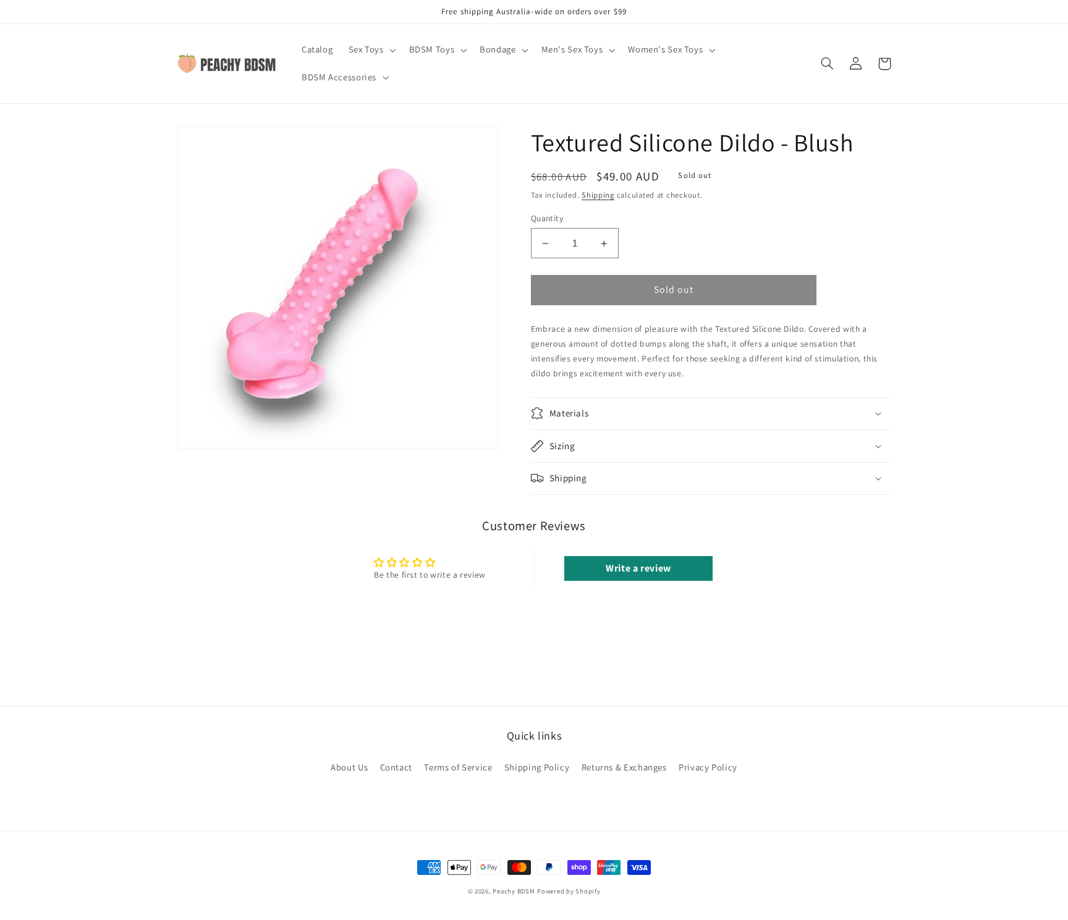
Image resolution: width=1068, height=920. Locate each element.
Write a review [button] (638, 568)
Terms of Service (458, 767)
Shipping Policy (536, 767)
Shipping (598, 195)
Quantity (547, 218)
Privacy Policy (708, 767)
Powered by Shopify (568, 891)
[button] (371, 50)
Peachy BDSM (514, 891)
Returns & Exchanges (624, 767)
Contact (396, 767)
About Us (349, 767)
